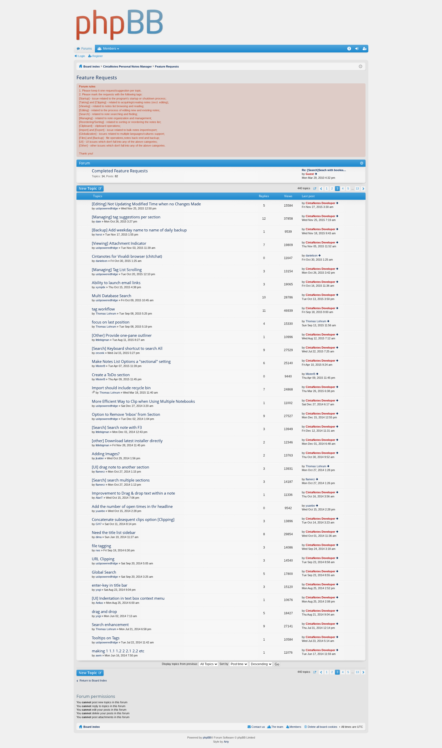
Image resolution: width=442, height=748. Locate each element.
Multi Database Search (111, 295)
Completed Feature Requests (120, 171)
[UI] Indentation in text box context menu (128, 598)
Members (109, 48)
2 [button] (332, 188)
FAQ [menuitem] (351, 49)
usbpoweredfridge (107, 208)
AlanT (99, 497)
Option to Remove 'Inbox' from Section (126, 414)
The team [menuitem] (277, 726)
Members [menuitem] (295, 726)
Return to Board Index (93, 680)
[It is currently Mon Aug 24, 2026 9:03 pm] (360, 66)
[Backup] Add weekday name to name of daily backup (139, 230)
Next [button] (363, 188)
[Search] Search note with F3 (117, 427)
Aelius (99, 602)
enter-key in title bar (109, 585)
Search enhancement (110, 624)
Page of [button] (314, 188)
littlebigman (102, 339)
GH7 (99, 524)
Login (81, 56)
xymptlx (100, 287)
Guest (310, 173)
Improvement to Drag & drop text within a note (133, 493)
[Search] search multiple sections (121, 480)
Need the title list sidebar (114, 532)
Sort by (224, 663)
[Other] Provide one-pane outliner (122, 335)
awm (99, 655)
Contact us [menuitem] (258, 726)
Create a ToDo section (111, 374)
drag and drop (104, 611)
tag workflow (103, 309)
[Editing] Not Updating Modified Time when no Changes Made (146, 204)
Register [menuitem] (365, 49)
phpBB (207, 737)
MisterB (100, 365)
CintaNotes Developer (320, 203)
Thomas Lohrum (106, 313)
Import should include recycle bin (121, 387)
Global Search (104, 572)
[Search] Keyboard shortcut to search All (127, 348)
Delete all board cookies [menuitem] (322, 726)
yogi (98, 589)
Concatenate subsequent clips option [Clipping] (133, 519)
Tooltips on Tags (105, 637)
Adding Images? (105, 453)
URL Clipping (103, 558)
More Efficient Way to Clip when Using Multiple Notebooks (143, 401)
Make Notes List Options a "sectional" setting (131, 361)
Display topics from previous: (180, 663)
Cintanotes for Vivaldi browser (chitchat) (127, 256)
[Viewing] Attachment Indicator (119, 243)
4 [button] (343, 188)
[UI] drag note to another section (120, 467)
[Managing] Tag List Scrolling (117, 269)
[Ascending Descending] (261, 663)
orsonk (100, 352)
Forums (86, 48)
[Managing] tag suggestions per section (126, 217)
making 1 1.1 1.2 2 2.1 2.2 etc (118, 651)
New (88, 188)
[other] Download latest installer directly (127, 440)
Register (97, 56)
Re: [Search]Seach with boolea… (324, 170)
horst (99, 234)
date (98, 221)
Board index (91, 726)
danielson (101, 260)
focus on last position (110, 322)
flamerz (100, 471)
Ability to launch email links (116, 282)
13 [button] (357, 188)
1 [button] (326, 188)
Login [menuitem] (358, 49)
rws (98, 550)
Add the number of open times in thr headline (132, 506)
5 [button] (348, 188)
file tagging (101, 545)
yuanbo (100, 510)
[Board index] (120, 22)
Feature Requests (96, 77)
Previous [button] (321, 188)
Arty (226, 741)
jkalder (100, 458)
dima (99, 537)
